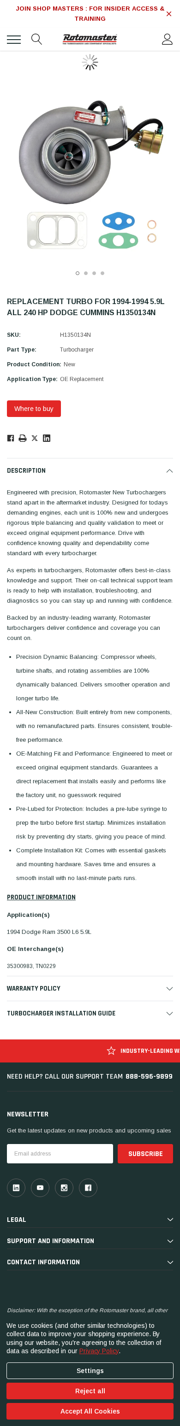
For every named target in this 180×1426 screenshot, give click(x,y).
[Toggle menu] (14, 40)
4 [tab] (102, 273)
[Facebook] (10, 437)
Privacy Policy (99, 1351)
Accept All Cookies (90, 1411)
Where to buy (34, 408)
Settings (90, 1370)
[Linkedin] (46, 438)
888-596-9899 (149, 1076)
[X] (34, 438)
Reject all (90, 1391)
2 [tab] (86, 273)
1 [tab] (77, 273)
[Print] (22, 438)
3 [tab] (94, 273)
